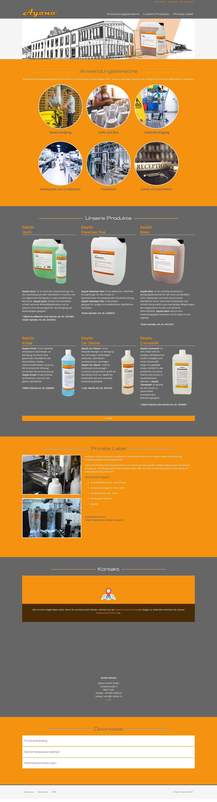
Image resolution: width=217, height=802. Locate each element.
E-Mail (108, 699)
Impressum (29, 792)
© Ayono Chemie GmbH (183, 792)
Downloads (188, 2)
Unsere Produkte (156, 14)
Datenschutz (43, 792)
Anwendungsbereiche (123, 14)
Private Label (183, 14)
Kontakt (174, 2)
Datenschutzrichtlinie (106, 612)
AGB (54, 792)
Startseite (161, 2)
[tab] (108, 740)
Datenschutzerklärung (126, 609)
